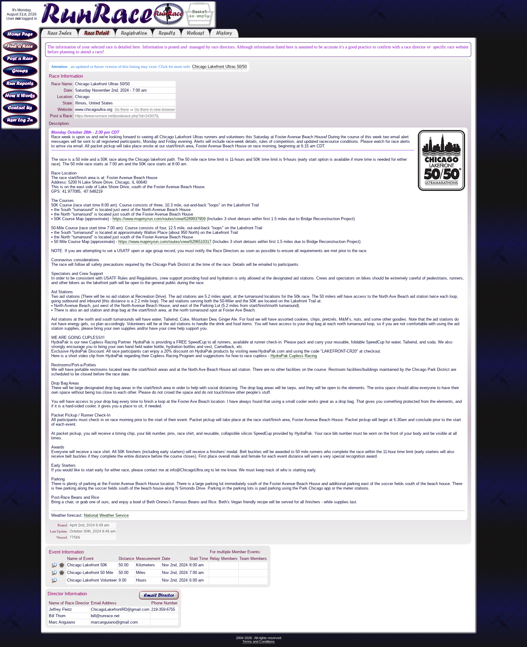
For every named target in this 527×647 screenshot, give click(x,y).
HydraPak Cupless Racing (294, 355)
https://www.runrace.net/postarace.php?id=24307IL (117, 116)
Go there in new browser (154, 109)
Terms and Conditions (258, 641)
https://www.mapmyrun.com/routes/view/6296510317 (164, 241)
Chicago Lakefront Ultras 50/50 (219, 66)
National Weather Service (106, 515)
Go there (122, 109)
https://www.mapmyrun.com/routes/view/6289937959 (159, 218)
